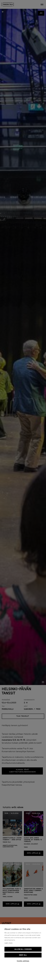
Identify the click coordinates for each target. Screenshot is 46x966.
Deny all (23, 955)
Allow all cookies (23, 949)
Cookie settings (23, 961)
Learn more (8, 943)
